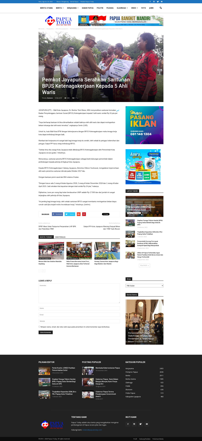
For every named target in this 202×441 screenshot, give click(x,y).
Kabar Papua (88, 8)
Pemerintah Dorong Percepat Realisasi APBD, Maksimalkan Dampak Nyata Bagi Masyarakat (148, 243)
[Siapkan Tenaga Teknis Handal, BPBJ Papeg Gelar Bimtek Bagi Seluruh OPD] (130, 222)
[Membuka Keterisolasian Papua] (88, 371)
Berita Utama (46, 8)
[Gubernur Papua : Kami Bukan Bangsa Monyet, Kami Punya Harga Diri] (88, 382)
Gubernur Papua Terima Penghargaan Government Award (106, 394)
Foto (143, 8)
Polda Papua (130, 393)
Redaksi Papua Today (87, 1)
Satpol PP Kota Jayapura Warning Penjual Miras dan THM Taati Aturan (102, 227)
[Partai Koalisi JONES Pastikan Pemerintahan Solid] (44, 371)
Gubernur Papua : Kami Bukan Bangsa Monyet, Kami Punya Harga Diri (107, 381)
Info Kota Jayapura (44, 258)
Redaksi (50, 98)
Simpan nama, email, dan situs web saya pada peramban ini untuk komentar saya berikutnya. (75, 327)
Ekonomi (129, 389)
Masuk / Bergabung (63, 1)
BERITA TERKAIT (46, 237)
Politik (100, 8)
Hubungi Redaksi (144, 439)
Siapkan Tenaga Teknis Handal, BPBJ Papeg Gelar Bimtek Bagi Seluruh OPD (150, 223)
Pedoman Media (158, 439)
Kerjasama (72, 8)
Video (133, 8)
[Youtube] (161, 1)
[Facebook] (150, 1)
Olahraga (121, 8)
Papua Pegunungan (134, 213)
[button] (160, 8)
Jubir (151, 8)
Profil (135, 439)
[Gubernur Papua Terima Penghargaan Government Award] (88, 395)
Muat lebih (143, 265)
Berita (59, 8)
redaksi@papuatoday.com (92, 430)
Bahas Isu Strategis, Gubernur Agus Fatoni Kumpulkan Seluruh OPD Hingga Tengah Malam (144, 336)
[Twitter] (158, 1)
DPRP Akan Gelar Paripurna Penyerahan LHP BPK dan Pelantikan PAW (57, 227)
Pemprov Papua (132, 372)
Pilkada (110, 8)
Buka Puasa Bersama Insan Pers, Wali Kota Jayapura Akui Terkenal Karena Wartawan (78, 264)
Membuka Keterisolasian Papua (108, 368)
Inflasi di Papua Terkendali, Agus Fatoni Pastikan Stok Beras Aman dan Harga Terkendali (150, 255)
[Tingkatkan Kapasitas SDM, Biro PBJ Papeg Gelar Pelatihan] (130, 234)
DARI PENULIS (60, 237)
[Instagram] (154, 1)
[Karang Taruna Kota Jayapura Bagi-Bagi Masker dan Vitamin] (107, 250)
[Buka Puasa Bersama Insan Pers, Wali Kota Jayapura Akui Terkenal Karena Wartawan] (79, 250)
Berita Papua (74, 1)
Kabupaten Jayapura (133, 396)
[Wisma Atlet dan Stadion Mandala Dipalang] (51, 250)
